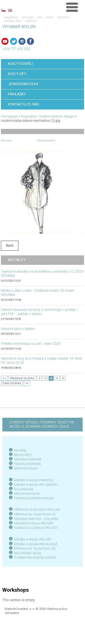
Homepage (11, 17)
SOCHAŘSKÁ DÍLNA (27, 553)
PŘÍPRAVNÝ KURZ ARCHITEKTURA (37, 509)
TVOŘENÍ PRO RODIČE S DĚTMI (35, 557)
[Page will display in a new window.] (42, 192)
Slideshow (43, 140)
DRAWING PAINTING (27, 459)
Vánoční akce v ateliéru (18, 329)
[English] (10, 10)
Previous (6, 140)
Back (9, 246)
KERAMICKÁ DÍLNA (27, 493)
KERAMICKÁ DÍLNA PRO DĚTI (33, 523)
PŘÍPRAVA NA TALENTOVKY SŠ (34, 548)
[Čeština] (3, 10)
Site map (28, 17)
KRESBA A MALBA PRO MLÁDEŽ (35, 544)
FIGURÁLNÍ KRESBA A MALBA (34, 498)
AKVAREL (20, 450)
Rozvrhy (64, 17)
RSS (40, 17)
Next (52, 140)
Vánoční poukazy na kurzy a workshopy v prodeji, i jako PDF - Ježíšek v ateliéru (39, 312)
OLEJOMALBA (23, 489)
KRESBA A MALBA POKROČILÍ (34, 480)
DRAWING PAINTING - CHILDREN (36, 519)
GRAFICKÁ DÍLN (25, 468)
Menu (72, 7)
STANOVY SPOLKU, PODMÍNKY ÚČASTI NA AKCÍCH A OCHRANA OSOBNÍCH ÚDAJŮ (41, 424)
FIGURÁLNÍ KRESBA (27, 464)
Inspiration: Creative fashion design (47, 116)
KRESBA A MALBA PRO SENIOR (35, 484)
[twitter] (13, 41)
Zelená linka (12, 21)
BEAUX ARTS (22, 455)
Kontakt (32, 21)
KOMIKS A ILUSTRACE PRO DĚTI (35, 528)
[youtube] (4, 41)
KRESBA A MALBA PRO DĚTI (33, 539)
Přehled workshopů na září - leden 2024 (30, 344)
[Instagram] (22, 41)
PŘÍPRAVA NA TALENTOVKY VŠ (34, 514)
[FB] (30, 41)
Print (50, 17)
